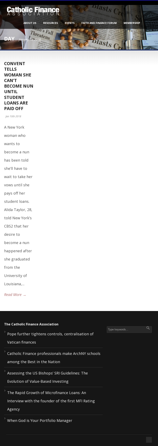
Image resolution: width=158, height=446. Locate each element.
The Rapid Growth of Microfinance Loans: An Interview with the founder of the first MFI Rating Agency (51, 401)
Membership (132, 23)
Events (69, 23)
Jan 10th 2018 (13, 116)
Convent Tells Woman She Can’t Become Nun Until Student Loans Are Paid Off (18, 86)
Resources (50, 23)
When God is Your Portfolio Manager (39, 420)
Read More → (15, 294)
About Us (29, 23)
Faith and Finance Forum (99, 23)
